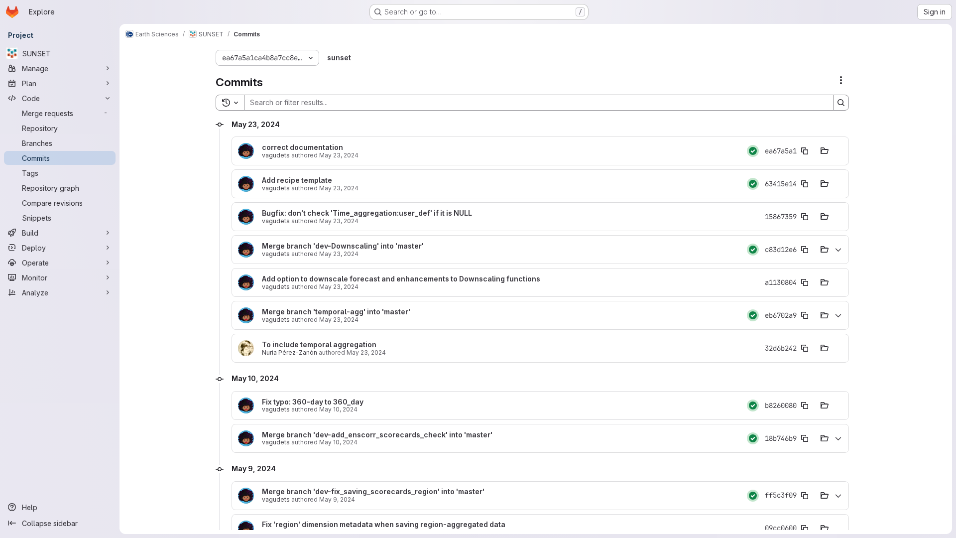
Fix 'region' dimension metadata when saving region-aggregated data (383, 525)
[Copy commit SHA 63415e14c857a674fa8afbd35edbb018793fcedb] (805, 184)
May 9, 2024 (337, 499)
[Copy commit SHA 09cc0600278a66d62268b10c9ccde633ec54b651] (805, 529)
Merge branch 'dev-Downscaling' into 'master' (343, 246)
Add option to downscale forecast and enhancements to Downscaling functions (401, 279)
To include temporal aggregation (319, 345)
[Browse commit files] (825, 151)
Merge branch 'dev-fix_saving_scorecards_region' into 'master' (373, 492)
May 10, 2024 (338, 409)
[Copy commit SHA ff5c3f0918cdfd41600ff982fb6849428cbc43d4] (805, 496)
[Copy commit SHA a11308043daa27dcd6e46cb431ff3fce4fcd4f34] (805, 282)
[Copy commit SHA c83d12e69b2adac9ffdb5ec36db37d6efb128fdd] (805, 250)
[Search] (841, 103)
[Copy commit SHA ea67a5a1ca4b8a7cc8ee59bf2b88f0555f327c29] (805, 151)
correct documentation (302, 147)
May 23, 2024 (338, 155)
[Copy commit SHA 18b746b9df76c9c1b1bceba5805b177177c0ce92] (805, 438)
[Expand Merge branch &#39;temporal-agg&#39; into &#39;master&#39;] (838, 315)
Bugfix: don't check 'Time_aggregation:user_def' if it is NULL (367, 213)
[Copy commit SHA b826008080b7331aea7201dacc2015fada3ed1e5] (805, 405)
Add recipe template (297, 180)
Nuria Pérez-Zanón (289, 352)
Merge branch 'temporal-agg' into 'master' (336, 312)
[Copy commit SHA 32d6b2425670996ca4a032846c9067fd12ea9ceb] (805, 348)
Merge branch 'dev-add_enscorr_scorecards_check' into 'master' (377, 435)
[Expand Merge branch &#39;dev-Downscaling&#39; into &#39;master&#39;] (838, 250)
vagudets (276, 155)
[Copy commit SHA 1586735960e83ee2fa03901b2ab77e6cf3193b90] (805, 217)
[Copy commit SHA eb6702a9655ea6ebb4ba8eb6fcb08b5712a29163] (805, 315)
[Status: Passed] (753, 151)
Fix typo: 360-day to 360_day (312, 402)
